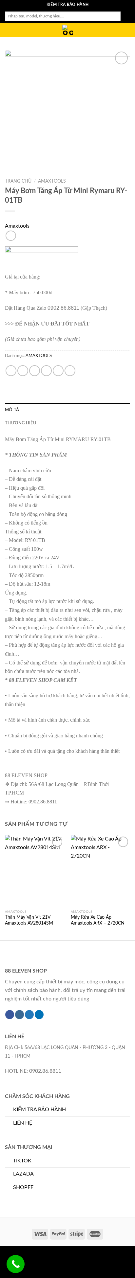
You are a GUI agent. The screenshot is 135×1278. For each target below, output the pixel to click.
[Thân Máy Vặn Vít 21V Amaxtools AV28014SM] (34, 870)
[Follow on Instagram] (19, 1014)
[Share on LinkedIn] (70, 370)
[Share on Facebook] (22, 370)
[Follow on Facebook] (9, 1014)
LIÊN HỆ (22, 1123)
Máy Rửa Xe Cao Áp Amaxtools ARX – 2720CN (98, 920)
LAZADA (23, 1174)
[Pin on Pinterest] (58, 370)
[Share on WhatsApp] (11, 370)
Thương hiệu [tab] (20, 423)
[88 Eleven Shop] (67, 30)
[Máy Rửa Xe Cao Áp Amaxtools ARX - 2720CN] (100, 870)
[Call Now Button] (16, 1264)
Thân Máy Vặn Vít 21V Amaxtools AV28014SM (29, 920)
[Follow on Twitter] (29, 1014)
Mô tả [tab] (12, 410)
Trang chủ (18, 181)
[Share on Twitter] (34, 370)
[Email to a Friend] (46, 370)
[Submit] (125, 16)
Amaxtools (17, 226)
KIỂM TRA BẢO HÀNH (39, 1109)
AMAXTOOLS (52, 181)
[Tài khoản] (115, 30)
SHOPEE (23, 1187)
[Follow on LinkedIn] (39, 1014)
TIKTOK (22, 1160)
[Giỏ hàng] (127, 30)
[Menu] (9, 31)
